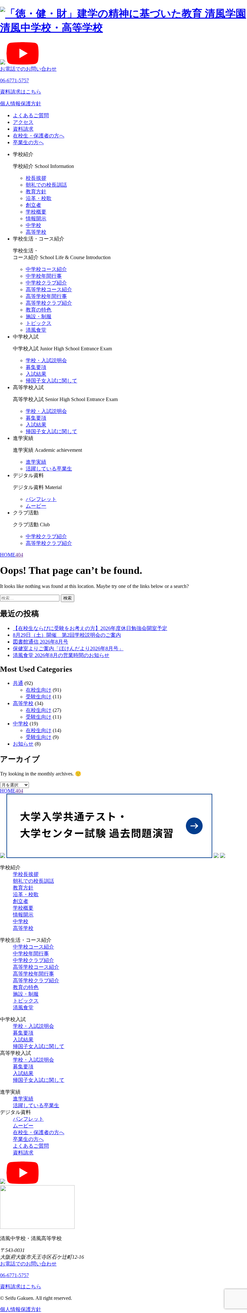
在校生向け (38, 690)
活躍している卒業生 (49, 468)
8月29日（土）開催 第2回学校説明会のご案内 (67, 635)
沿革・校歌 (38, 198)
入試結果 (36, 374)
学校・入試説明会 (46, 360)
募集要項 (36, 367)
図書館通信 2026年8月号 (40, 641)
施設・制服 (38, 316)
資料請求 (23, 129)
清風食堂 (36, 330)
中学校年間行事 (44, 276)
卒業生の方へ (28, 142)
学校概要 (36, 211)
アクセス (23, 122)
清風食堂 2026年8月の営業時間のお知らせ (61, 655)
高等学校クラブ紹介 (49, 303)
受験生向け (38, 696)
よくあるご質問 (31, 115)
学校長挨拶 (26, 874)
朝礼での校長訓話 (46, 185)
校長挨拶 (36, 178)
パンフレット (41, 499)
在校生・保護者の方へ (38, 135)
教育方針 (36, 191)
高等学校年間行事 (46, 296)
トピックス (38, 323)
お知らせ (23, 744)
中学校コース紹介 (46, 269)
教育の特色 (38, 309)
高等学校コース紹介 (49, 289)
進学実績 (36, 462)
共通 (18, 683)
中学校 (33, 225)
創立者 (33, 205)
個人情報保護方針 (20, 103)
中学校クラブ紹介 (46, 282)
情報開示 (36, 218)
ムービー (36, 506)
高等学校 (36, 232)
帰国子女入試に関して (51, 380)
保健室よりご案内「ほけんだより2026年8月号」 (68, 648)
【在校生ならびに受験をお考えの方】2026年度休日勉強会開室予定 (90, 628)
